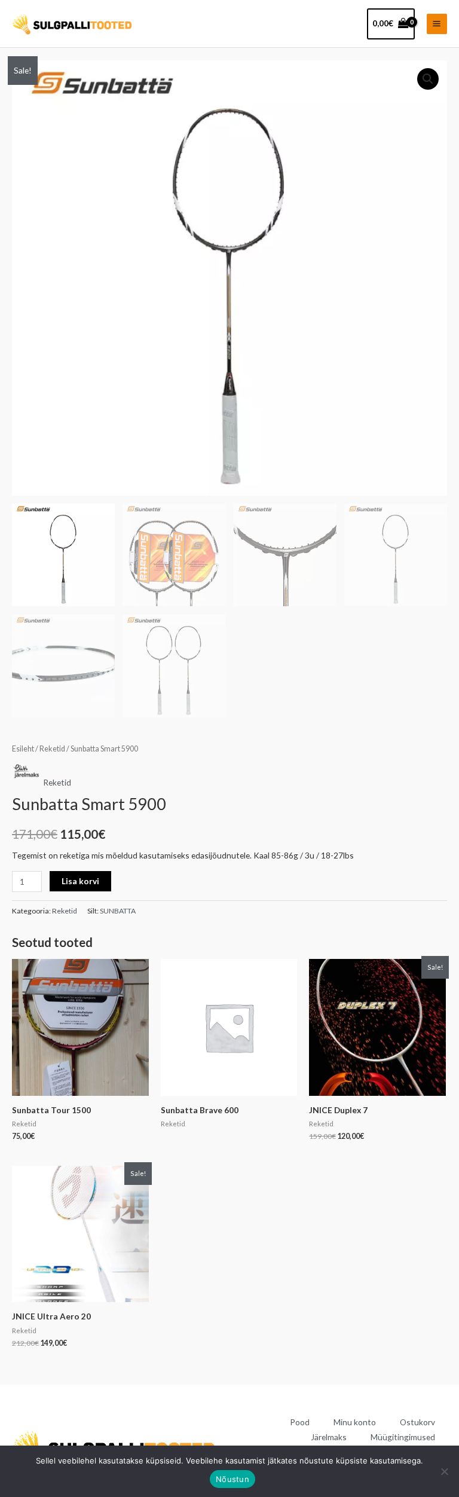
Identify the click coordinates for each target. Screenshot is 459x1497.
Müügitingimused (403, 1437)
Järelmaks (329, 1437)
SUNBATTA (118, 910)
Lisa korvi (80, 881)
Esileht (23, 748)
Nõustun (232, 1479)
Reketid (52, 748)
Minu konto (354, 1422)
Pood (300, 1422)
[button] (428, 79)
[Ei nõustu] (444, 1471)
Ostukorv (417, 1422)
